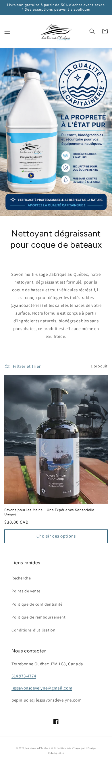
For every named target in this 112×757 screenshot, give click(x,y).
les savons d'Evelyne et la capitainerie (48, 748)
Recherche (21, 578)
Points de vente (25, 591)
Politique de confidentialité (37, 604)
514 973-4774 (23, 676)
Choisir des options (56, 536)
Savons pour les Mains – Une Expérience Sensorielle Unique (49, 512)
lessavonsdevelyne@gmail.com (41, 688)
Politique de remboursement (38, 617)
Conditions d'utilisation (33, 630)
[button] (7, 31)
